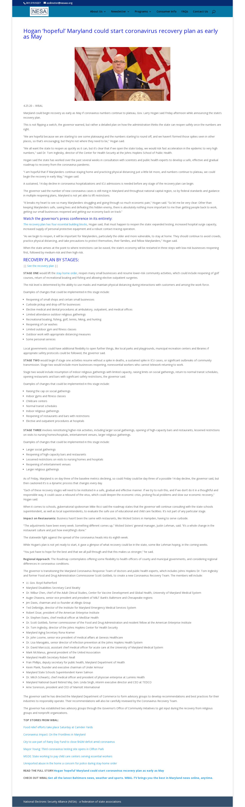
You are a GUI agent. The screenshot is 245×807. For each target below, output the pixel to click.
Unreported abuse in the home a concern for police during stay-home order (70, 763)
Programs (141, 11)
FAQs (184, 11)
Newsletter (118, 11)
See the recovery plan (40, 266)
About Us (96, 11)
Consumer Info (166, 11)
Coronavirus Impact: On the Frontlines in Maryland (54, 734)
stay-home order (66, 273)
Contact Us (200, 11)
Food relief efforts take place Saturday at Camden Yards (58, 727)
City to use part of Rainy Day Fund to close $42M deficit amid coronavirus (69, 741)
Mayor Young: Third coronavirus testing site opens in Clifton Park (63, 749)
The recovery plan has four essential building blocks (55, 224)
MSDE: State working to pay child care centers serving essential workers (67, 756)
